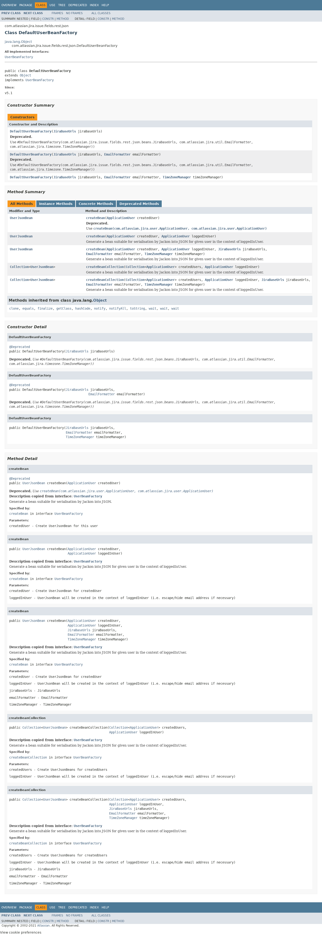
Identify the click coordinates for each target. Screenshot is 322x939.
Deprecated (77, 5)
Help (105, 5)
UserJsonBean (21, 218)
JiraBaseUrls (64, 131)
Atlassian (43, 925)
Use (52, 5)
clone (14, 308)
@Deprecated (19, 347)
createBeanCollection (105, 267)
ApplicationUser (121, 218)
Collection (19, 267)
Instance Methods (55, 204)
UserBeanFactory (19, 57)
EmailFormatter (117, 154)
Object (25, 75)
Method (63, 18)
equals (28, 308)
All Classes (101, 13)
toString (137, 308)
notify (99, 308)
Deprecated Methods (139, 204)
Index (94, 5)
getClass (63, 308)
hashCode (82, 308)
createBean (95, 218)
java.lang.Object (18, 42)
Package (25, 5)
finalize (45, 308)
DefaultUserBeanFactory (30, 131)
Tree (62, 5)
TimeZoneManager (177, 177)
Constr (48, 18)
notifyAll (117, 308)
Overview (9, 5)
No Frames (74, 13)
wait (152, 308)
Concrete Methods (96, 204)
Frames (57, 13)
